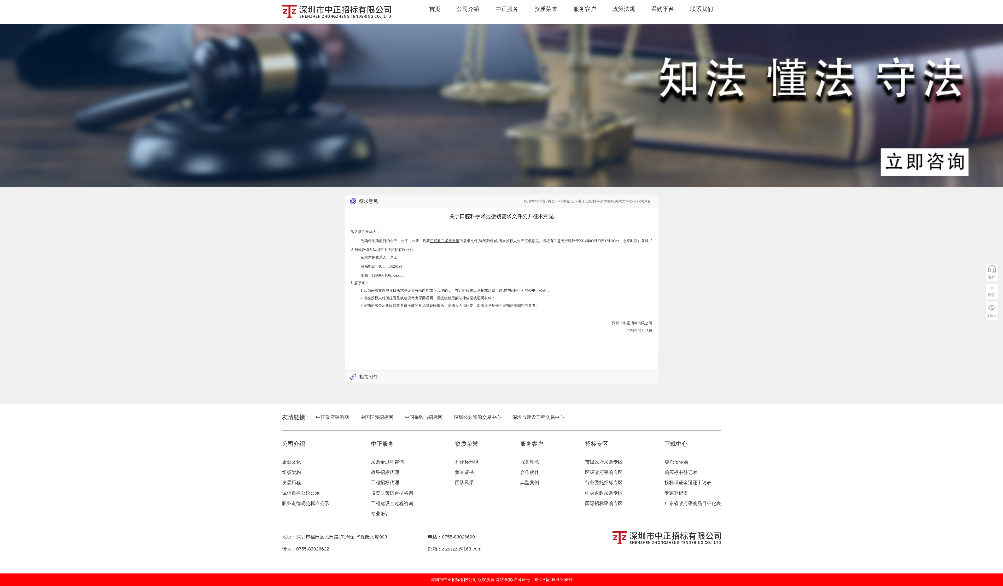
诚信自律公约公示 (301, 493)
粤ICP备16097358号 (553, 579)
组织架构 (291, 472)
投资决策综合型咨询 (392, 493)
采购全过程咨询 (387, 462)
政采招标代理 (385, 472)
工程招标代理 (385, 482)
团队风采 (464, 482)
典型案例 (529, 482)
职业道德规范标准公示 (305, 503)
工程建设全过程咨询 (392, 503)
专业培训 (380, 513)
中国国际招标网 (376, 417)
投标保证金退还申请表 (688, 482)
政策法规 (623, 9)
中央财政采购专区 (604, 493)
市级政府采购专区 (604, 462)
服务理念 (529, 462)
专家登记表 (676, 493)
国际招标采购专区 (604, 503)
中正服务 (506, 9)
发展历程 (291, 482)
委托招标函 (676, 462)
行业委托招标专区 (604, 482)
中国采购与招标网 (423, 417)
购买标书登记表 (680, 472)
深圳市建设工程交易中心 (538, 417)
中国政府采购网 (332, 417)
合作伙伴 (529, 472)
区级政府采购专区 (604, 472)
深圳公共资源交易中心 (477, 417)
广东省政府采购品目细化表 (692, 503)
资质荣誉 (545, 9)
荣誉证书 (464, 472)
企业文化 (291, 462)
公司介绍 (468, 9)
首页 (435, 9)
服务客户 (584, 9)
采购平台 (662, 9)
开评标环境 (467, 462)
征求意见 (566, 201)
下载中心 (675, 444)
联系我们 (701, 9)
